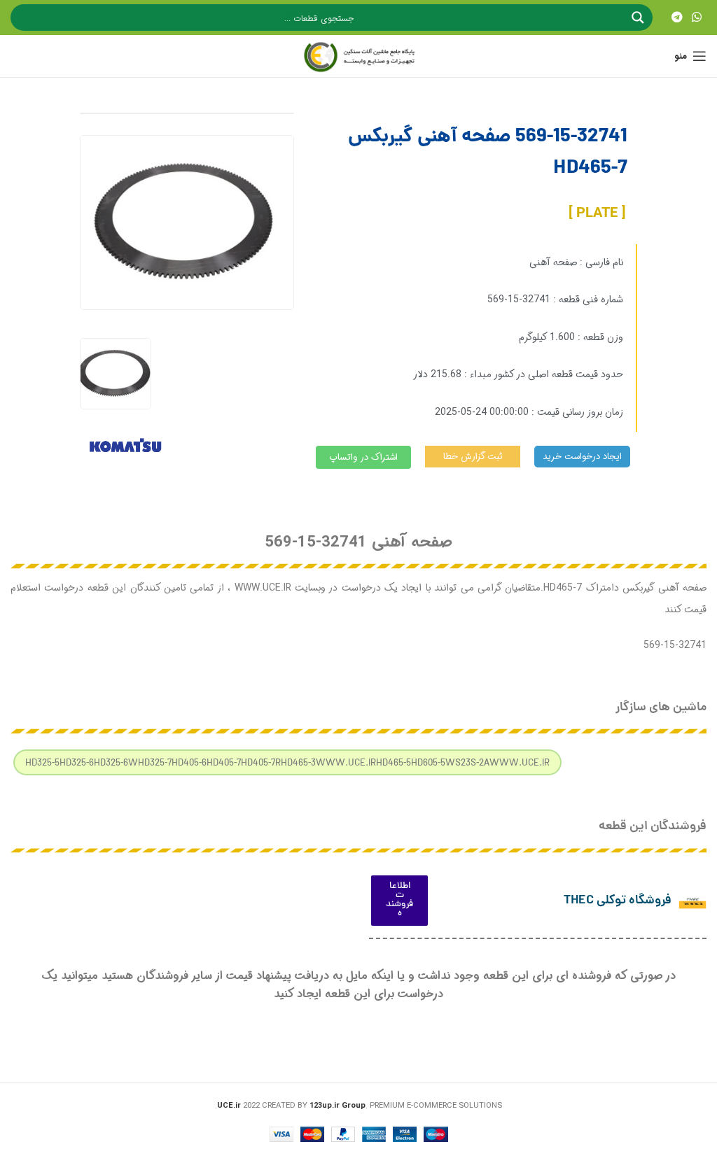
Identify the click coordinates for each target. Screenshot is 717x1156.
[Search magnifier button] (639, 17)
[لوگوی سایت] (358, 56)
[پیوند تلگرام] (677, 17)
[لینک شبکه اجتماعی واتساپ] (697, 17)
